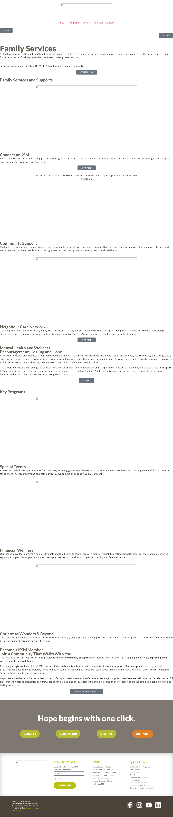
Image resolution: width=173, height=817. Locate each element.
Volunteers (100, 22)
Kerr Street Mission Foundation (142, 788)
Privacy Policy (16, 810)
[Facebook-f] (130, 805)
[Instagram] (139, 805)
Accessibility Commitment (140, 783)
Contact (110, 22)
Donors (87, 22)
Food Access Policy (137, 785)
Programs (74, 22)
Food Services (135, 772)
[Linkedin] (158, 805)
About (62, 22)
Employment (134, 780)
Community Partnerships (139, 777)
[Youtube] (149, 805)
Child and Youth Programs (140, 767)
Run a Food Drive (136, 775)
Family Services (135, 769)
